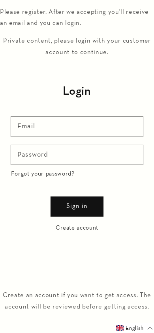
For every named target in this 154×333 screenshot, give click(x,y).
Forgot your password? (43, 174)
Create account (77, 228)
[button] (134, 328)
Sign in (77, 206)
